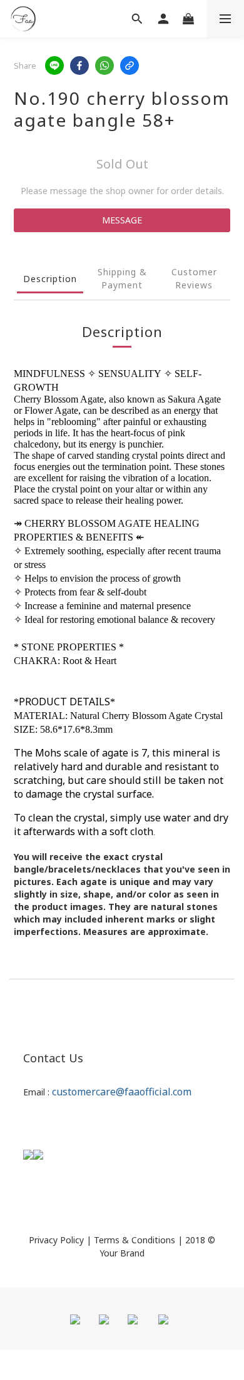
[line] (54, 65)
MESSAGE (122, 220)
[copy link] (129, 65)
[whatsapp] (104, 65)
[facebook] (79, 65)
